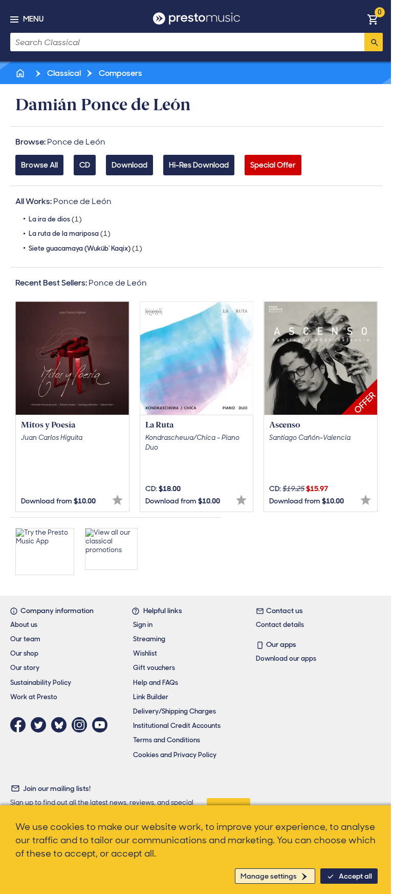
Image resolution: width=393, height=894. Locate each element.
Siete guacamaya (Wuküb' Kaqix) (85, 248)
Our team (25, 639)
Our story (24, 667)
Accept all (355, 876)
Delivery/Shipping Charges (174, 711)
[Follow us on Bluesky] (61, 725)
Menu (33, 19)
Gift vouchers (154, 667)
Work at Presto (33, 697)
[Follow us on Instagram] (82, 725)
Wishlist (145, 653)
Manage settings (269, 876)
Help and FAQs (155, 682)
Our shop (24, 653)
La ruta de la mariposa (70, 233)
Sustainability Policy (40, 682)
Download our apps (286, 658)
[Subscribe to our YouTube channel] (102, 725)
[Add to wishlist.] (117, 500)
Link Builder (150, 697)
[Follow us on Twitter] (41, 725)
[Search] (373, 42)
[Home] (21, 73)
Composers (119, 73)
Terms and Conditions (166, 740)
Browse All (39, 165)
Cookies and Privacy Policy (174, 754)
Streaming (149, 639)
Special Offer (273, 165)
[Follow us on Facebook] (20, 725)
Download (129, 165)
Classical (63, 73)
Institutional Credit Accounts (177, 725)
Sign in (142, 624)
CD (84, 165)
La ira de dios (55, 219)
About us (23, 624)
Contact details (280, 624)
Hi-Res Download (199, 165)
